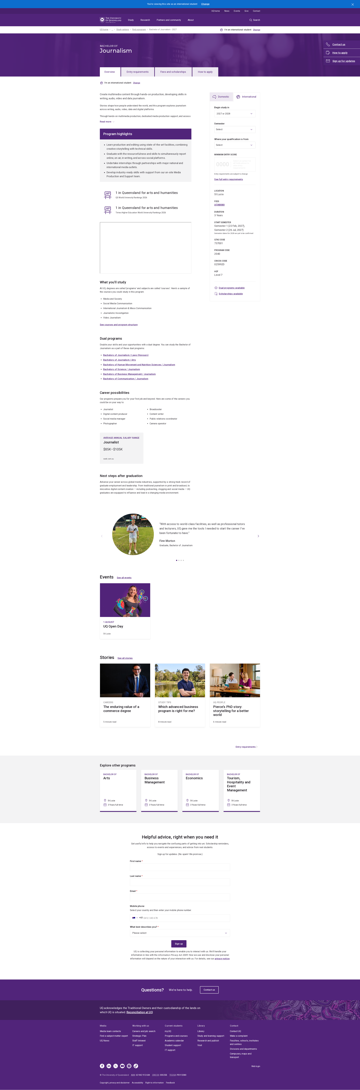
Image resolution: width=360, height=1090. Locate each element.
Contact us (209, 989)
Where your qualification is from (231, 139)
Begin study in (221, 107)
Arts (118, 790)
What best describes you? (149, 927)
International (249, 96)
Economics (200, 790)
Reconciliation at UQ (140, 1012)
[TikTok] (136, 1066)
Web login (255, 1066)
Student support (173, 1045)
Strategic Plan (139, 1036)
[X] (115, 1066)
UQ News (104, 1040)
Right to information (154, 1083)
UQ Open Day (125, 611)
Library (200, 1031)
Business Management (159, 790)
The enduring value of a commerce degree (125, 695)
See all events (124, 577)
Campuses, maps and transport (240, 1055)
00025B (163, 1075)
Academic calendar (174, 1040)
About (191, 20)
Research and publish (208, 1040)
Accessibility (137, 1083)
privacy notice (222, 958)
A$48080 (219, 204)
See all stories (125, 658)
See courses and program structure (119, 324)
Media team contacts (110, 1031)
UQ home (216, 11)
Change (205, 4)
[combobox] (235, 129)
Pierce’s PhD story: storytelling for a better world (235, 695)
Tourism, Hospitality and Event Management (242, 790)
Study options (122, 29)
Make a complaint (239, 1036)
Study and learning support (210, 1036)
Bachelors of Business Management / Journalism (129, 374)
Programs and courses (176, 1036)
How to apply (205, 71)
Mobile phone (137, 906)
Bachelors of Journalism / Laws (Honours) (125, 355)
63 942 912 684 (143, 1075)
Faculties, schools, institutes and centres (244, 1042)
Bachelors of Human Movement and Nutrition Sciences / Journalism (139, 364)
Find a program (139, 29)
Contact (256, 11)
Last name (141, 876)
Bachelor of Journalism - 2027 (163, 29)
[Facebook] (102, 1066)
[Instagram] (129, 1066)
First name (141, 861)
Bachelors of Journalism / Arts (119, 360)
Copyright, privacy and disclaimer (115, 1083)
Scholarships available (231, 293)
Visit (199, 1045)
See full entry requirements (228, 179)
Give (246, 11)
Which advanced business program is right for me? (180, 695)
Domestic (223, 96)
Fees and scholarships (173, 71)
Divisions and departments (243, 1049)
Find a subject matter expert (114, 1036)
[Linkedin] (109, 1066)
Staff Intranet (139, 1040)
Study (131, 20)
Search (353, 4)
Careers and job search (143, 1031)
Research (145, 20)
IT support (137, 1045)
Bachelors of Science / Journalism (121, 369)
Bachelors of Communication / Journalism (125, 378)
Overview (109, 71)
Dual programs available (232, 288)
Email (138, 891)
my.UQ (168, 1031)
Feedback (170, 1083)
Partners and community (169, 20)
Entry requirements (138, 71)
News (227, 11)
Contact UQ (235, 1031)
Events (237, 11)
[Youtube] (122, 1066)
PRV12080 (181, 1075)
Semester (219, 123)
